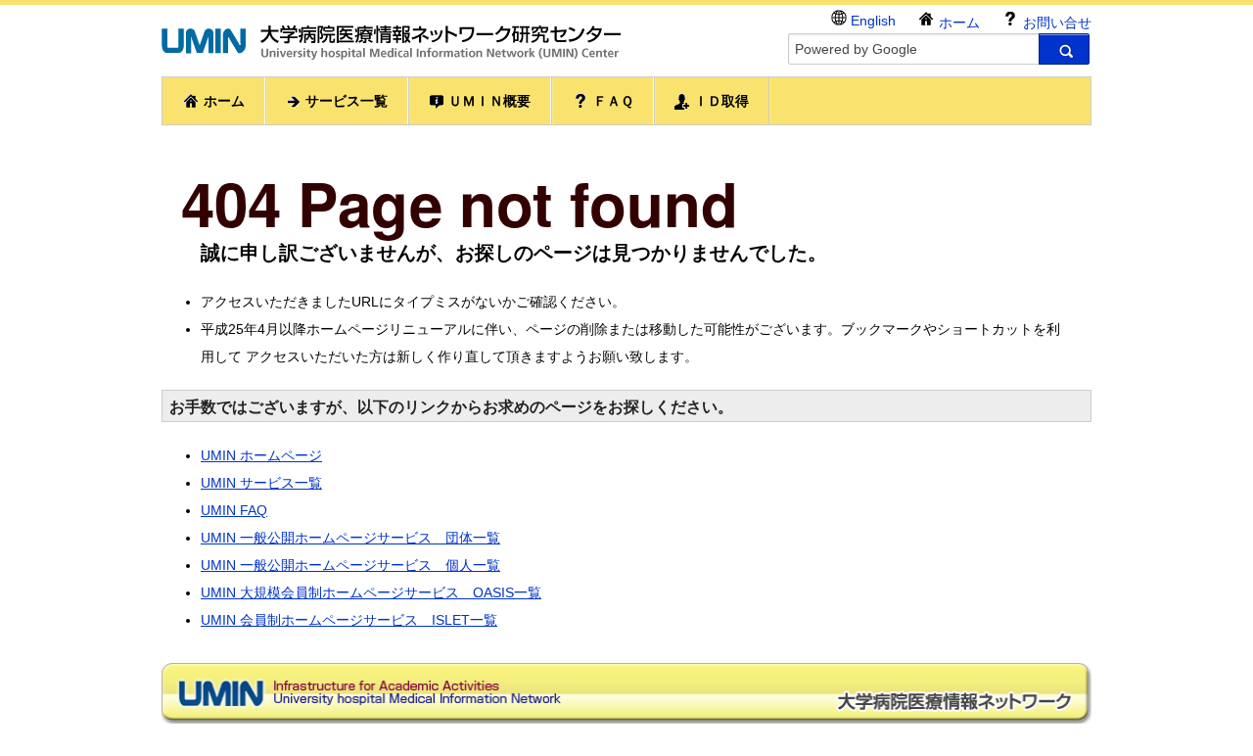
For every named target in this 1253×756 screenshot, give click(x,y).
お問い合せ (1055, 22)
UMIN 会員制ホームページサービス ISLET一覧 (349, 620)
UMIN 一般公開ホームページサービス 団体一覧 (350, 537)
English (871, 20)
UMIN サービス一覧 (261, 483)
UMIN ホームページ (261, 455)
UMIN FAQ (234, 510)
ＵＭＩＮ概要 (487, 101)
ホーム (957, 22)
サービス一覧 (345, 101)
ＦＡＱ (611, 101)
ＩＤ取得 (719, 101)
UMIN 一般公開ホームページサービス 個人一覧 (350, 565)
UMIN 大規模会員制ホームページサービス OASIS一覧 (371, 592)
